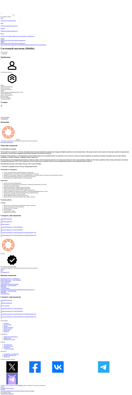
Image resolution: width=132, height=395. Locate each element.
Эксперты (25, 44)
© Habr (2, 386)
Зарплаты (39, 44)
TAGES (18, 139)
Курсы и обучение (17, 44)
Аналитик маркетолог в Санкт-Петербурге (12, 229)
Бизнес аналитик (5, 224)
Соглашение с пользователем (11, 354)
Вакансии (3, 44)
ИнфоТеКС (3, 285)
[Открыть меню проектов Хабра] (1, 13)
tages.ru (2, 142)
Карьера (8, 393)
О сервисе (6, 323)
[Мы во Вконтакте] (57, 372)
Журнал (44, 44)
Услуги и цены (7, 324)
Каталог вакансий (8, 327)
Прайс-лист (7, 356)
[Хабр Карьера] (7, 15)
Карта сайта (7, 330)
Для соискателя (8, 344)
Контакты (6, 331)
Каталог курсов (8, 328)
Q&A (4, 393)
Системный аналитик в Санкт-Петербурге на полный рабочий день (18, 232)
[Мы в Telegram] (103, 372)
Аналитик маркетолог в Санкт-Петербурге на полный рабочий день (18, 235)
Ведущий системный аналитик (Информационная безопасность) (17, 289)
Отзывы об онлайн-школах (11, 336)
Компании (30, 44)
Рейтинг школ (7, 338)
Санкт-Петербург (16, 280)
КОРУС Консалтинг (6, 280)
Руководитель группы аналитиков (9, 284)
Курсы (12, 393)
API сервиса (7, 347)
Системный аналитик (6, 218)
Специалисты (9, 44)
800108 (20, 385)
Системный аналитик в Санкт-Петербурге (12, 227)
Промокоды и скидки (9, 339)
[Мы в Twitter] (12, 372)
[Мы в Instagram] (80, 372)
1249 (10, 385)
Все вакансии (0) (8, 142)
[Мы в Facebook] (35, 372)
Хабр (2, 393)
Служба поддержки (9, 348)
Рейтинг (35, 44)
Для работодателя (8, 346)
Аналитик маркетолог (6, 221)
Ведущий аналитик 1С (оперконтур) (10, 278)
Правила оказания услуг (10, 355)
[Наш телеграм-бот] (12, 384)
